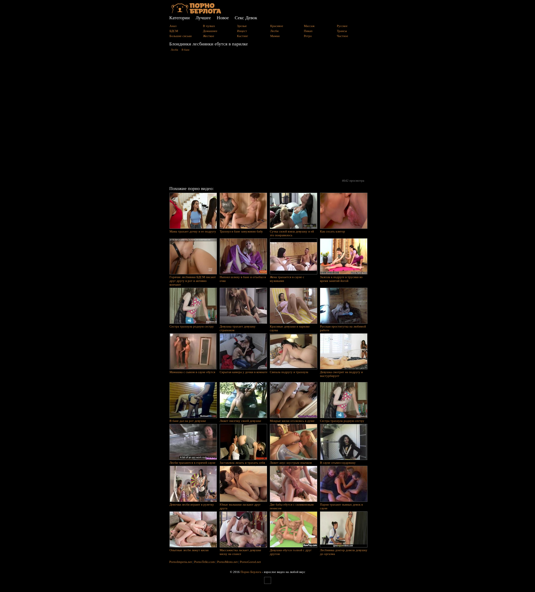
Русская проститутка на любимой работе (343, 328)
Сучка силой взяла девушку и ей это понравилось (292, 233)
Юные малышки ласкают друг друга (240, 506)
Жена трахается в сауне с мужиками (287, 279)
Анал (172, 26)
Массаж (309, 26)
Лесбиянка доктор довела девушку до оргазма (343, 552)
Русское (342, 26)
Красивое (276, 26)
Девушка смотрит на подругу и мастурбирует (341, 374)
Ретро (308, 36)
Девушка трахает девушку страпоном (238, 328)
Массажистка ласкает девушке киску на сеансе (240, 552)
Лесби (274, 31)
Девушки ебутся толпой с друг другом (291, 552)
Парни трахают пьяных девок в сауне (341, 506)
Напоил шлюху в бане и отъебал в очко (243, 279)
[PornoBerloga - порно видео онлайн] (196, 12)
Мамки (275, 36)
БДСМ (173, 31)
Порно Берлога (251, 572)
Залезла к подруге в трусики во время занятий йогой (341, 279)
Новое (223, 17)
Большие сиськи (180, 36)
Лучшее (203, 17)
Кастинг (242, 36)
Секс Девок (246, 17)
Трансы (342, 31)
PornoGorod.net (250, 562)
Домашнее (210, 31)
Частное (342, 36)
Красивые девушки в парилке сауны (290, 328)
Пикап (308, 31)
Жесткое (208, 36)
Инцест (242, 31)
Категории (179, 17)
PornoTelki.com (204, 562)
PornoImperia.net (180, 562)
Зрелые (242, 26)
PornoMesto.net (227, 562)
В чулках (209, 26)
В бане (186, 49)
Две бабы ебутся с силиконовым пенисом (292, 506)
